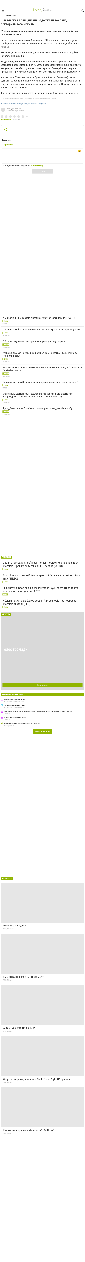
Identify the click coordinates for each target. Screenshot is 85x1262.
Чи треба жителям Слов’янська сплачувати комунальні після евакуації (40, 382)
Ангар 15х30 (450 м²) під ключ (19, 1028)
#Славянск (4, 104)
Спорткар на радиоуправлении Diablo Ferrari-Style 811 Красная (36, 1079)
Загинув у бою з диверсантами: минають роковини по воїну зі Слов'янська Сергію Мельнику (42, 369)
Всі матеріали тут (42, 685)
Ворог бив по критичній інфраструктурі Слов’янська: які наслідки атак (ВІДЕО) (41, 577)
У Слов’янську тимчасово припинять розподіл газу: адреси (33, 341)
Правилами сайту (37, 166)
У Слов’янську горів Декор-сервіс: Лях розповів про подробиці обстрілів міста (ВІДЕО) (39, 602)
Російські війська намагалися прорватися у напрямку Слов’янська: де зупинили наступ (39, 354)
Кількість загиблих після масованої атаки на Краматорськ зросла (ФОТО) (41, 329)
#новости (12, 104)
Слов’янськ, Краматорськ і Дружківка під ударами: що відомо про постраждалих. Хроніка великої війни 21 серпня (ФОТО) (37, 395)
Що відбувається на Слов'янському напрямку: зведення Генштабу (37, 408)
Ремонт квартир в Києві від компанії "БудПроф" (28, 1130)
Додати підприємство (42, 731)
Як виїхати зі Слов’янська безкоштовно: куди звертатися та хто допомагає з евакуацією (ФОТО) (40, 589)
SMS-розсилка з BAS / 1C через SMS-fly (23, 976)
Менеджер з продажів (14, 925)
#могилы (34, 104)
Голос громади (15, 649)
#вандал (27, 104)
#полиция (20, 104)
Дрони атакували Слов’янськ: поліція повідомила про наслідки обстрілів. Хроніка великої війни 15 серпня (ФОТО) (40, 564)
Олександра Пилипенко (13, 109)
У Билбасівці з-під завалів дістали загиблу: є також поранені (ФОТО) (38, 317)
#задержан (42, 104)
